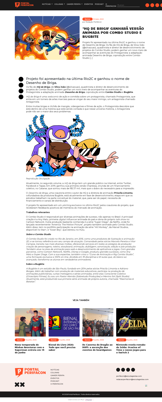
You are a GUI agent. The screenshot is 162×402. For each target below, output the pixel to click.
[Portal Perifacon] (24, 5)
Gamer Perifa (74, 4)
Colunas (59, 4)
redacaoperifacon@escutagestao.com (132, 379)
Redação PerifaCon (94, 22)
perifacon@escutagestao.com (129, 376)
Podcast (99, 4)
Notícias (46, 4)
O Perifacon (111, 5)
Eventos (88, 4)
